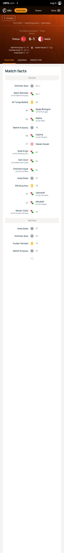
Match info (36, 60)
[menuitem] (23, 10)
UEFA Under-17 (7, 10)
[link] (20, 10)
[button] (55, 10)
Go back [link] (9, 18)
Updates (22, 60)
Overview (9, 60)
